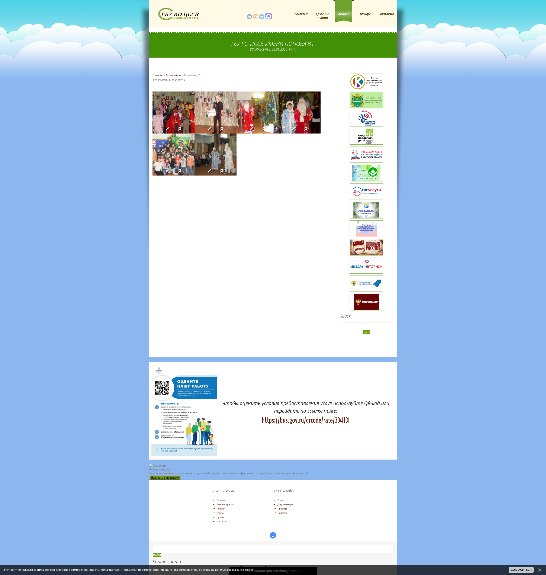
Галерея (220, 508)
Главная (157, 75)
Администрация (225, 504)
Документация (285, 504)
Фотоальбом (173, 75)
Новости (282, 513)
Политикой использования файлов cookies (227, 569)
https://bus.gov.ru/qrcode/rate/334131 (306, 420)
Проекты (282, 508)
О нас (280, 500)
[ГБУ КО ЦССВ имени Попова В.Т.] (178, 13)
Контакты (221, 521)
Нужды (220, 517)
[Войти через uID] (273, 535)
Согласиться (521, 569)
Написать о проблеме (165, 477)
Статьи (220, 513)
